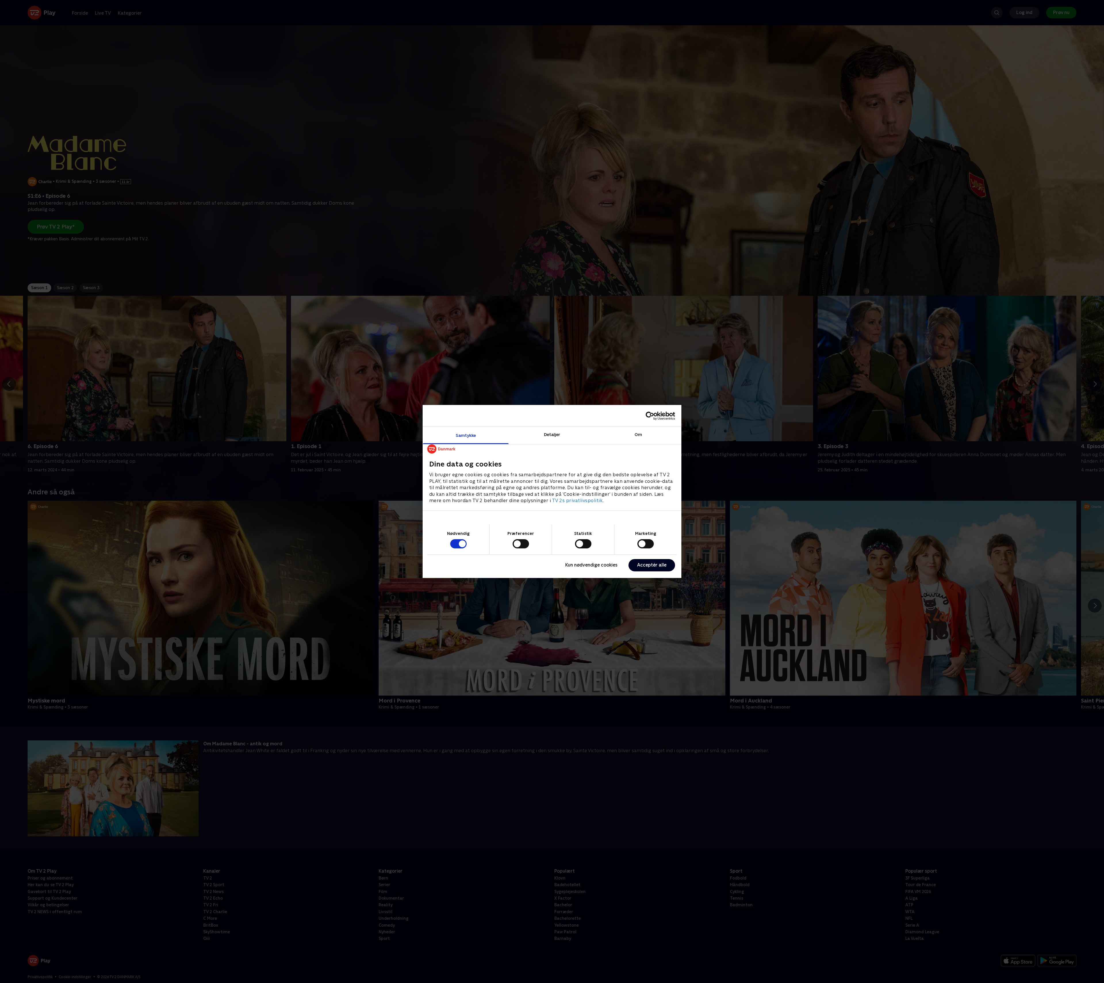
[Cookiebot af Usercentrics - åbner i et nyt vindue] (650, 415)
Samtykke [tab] (466, 435)
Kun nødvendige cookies (591, 565)
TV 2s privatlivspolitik (577, 500)
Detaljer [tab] (552, 434)
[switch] (521, 543)
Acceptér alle (651, 565)
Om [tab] (638, 434)
